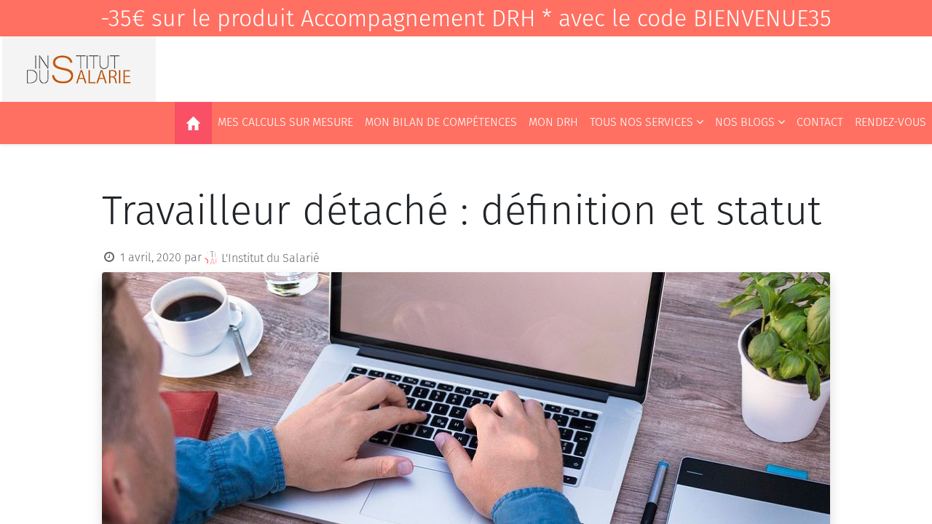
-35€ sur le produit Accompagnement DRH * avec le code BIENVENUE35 (466, 18)
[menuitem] (193, 123)
